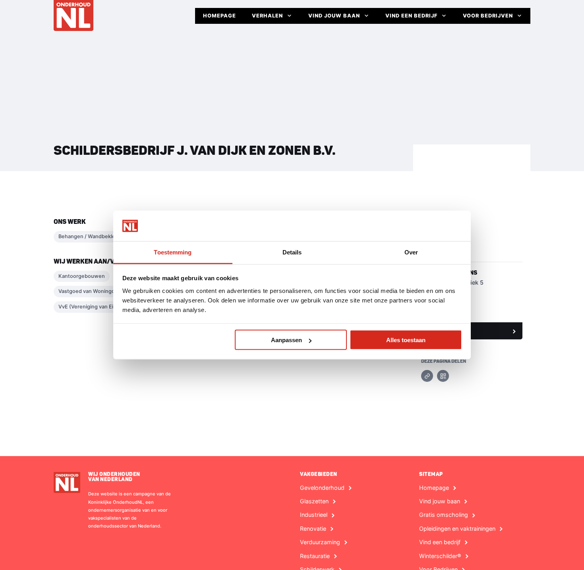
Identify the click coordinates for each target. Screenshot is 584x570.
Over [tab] (411, 251)
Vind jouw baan (334, 16)
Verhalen (267, 16)
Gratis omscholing (443, 515)
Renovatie (313, 528)
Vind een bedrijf (411, 16)
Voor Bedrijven (488, 16)
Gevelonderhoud (322, 488)
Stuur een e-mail (448, 330)
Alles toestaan (405, 340)
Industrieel (313, 515)
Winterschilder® (440, 556)
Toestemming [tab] (172, 251)
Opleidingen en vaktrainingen (457, 528)
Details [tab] (292, 251)
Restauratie (315, 556)
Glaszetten (314, 501)
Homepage (219, 16)
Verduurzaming (320, 542)
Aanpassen (286, 340)
